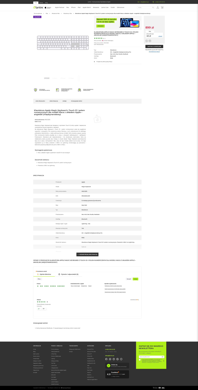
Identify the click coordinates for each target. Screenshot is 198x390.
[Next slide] (87, 45)
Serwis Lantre (36, 356)
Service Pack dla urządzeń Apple (58, 370)
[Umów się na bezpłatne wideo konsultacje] (117, 368)
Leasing (53, 358)
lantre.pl (43, 387)
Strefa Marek (36, 358)
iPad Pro (89, 374)
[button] (157, 7)
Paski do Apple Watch (92, 379)
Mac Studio (89, 370)
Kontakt (35, 372)
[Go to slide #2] (55, 78)
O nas (34, 349)
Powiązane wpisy (76, 101)
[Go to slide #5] (79, 78)
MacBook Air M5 (91, 361)
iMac (88, 365)
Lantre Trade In (54, 381)
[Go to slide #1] (47, 78)
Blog (34, 351)
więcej (160, 36)
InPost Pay (53, 353)
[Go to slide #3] (63, 78)
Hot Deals (53, 377)
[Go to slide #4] (71, 78)
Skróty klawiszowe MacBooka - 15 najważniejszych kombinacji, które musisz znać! (58, 328)
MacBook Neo (90, 358)
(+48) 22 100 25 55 (160, 2)
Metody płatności (55, 351)
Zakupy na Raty (55, 361)
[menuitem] (59, 7)
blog (46, 2)
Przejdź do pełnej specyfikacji (104, 61)
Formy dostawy (55, 349)
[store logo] (42, 7)
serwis (41, 2)
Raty (150, 31)
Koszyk (71, 351)
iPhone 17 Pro (90, 349)
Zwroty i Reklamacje (56, 356)
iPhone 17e (89, 356)
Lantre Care (54, 365)
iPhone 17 (89, 353)
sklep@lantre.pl (144, 2)
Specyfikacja (54, 101)
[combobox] (145, 7)
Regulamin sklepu (37, 363)
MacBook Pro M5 (91, 363)
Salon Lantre (36, 353)
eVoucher (53, 374)
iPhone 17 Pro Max (91, 351)
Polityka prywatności (38, 367)
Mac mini (89, 367)
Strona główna (38, 13)
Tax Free (53, 363)
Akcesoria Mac (56, 13)
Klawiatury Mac (67, 13)
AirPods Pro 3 (90, 377)
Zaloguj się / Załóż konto (74, 349)
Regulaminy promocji (38, 365)
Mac (47, 13)
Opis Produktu (40, 101)
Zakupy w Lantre (37, 361)
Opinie (64, 101)
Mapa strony (36, 370)
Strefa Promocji (55, 384)
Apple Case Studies (55, 372)
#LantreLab (54, 379)
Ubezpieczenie (54, 367)
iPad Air (89, 372)
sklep (35, 2)
